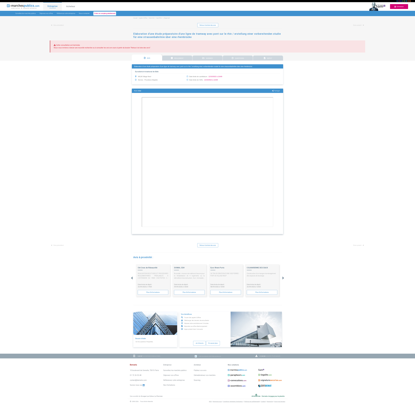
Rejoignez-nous (217, 401)
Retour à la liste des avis (208, 25)
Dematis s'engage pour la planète (273, 396)
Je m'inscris (200, 343)
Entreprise (52, 6)
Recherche (270, 401)
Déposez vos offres (46, 13)
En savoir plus (213, 343)
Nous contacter (84, 13)
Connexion (400, 6)
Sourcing (197, 380)
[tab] (147, 58)
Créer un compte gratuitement (104, 13)
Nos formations (169, 385)
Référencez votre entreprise (66, 13)
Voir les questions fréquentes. (144, 342)
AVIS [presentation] (148, 58)
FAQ (210, 401)
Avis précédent (58, 25)
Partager (277, 91)
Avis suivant (357, 25)
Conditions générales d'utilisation (233, 401)
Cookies (263, 401)
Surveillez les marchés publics (25, 13)
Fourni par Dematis (279, 401)
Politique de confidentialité (252, 401)
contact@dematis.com (138, 380)
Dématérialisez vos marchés (204, 375)
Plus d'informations (153, 292)
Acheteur (70, 6)
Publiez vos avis (200, 370)
